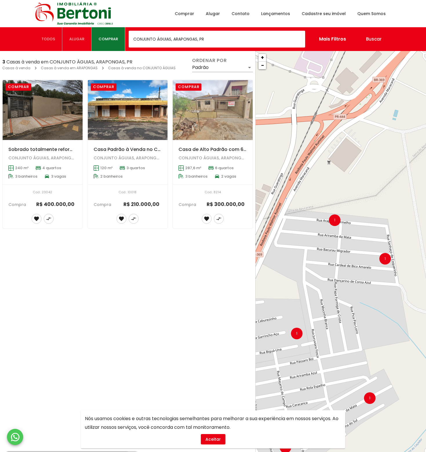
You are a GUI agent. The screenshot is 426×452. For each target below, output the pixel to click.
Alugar (213, 14)
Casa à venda (24, 319)
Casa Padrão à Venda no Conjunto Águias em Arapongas (162, 149)
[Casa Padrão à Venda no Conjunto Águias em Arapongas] (128, 110)
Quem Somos (371, 14)
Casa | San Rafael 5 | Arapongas (217, 319)
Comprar (184, 14)
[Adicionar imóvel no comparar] (49, 219)
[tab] (48, 39)
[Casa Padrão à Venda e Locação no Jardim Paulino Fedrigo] (128, 280)
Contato (241, 14)
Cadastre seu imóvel (324, 14)
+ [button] (262, 57)
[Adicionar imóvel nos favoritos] (36, 219)
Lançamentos (275, 14)
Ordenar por (209, 60)
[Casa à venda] (43, 280)
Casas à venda (16, 67)
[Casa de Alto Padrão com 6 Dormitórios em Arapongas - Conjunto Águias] (213, 110)
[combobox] (217, 39)
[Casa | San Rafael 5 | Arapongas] (213, 280)
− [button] (262, 65)
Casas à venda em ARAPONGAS (69, 67)
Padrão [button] (200, 67)
